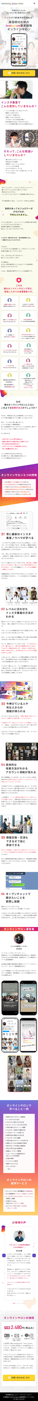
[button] (4, 1255)
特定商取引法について (12, 1395)
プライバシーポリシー (26, 1395)
